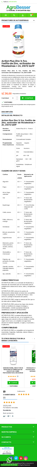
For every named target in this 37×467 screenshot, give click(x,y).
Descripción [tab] (7, 112)
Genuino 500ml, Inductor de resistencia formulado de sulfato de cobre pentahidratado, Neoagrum (13, 370)
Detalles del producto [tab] (12, 115)
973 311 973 (13, 2)
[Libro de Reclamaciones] (7, 451)
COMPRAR (27, 98)
